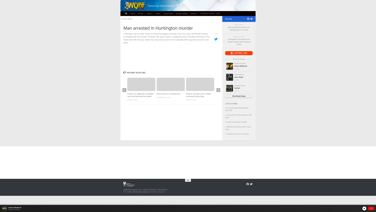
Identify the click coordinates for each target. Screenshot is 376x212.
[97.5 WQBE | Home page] (134, 5)
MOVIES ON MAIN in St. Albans (238, 134)
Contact (193, 14)
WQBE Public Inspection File (132, 190)
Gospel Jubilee (181, 14)
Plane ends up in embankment (168, 94)
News (158, 14)
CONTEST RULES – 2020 (210, 14)
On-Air (140, 14)
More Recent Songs (238, 96)
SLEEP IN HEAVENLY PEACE (237, 122)
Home (132, 14)
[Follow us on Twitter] (251, 19)
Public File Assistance (149, 190)
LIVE (371, 208)
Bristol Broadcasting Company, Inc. (140, 192)
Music (149, 14)
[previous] (124, 90)
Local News (126, 19)
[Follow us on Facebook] (248, 19)
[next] (218, 90)
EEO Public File (162, 190)
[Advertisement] (188, 161)
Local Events (168, 14)
